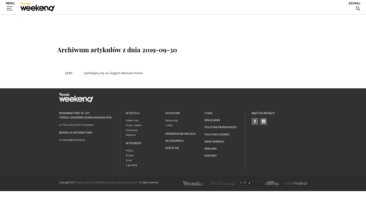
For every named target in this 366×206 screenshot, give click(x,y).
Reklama (211, 148)
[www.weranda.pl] (193, 183)
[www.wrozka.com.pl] (222, 183)
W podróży (134, 143)
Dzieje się (172, 148)
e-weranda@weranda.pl (72, 140)
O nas (209, 113)
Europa (129, 155)
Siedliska (131, 135)
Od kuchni (172, 113)
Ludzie (169, 125)
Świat (129, 160)
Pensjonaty (132, 130)
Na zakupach (174, 141)
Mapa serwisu (214, 141)
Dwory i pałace (134, 125)
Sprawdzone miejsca (180, 134)
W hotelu (133, 113)
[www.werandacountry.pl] (272, 183)
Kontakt (211, 156)
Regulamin (212, 120)
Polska (129, 150)
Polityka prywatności (221, 127)
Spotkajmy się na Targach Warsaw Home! (113, 73)
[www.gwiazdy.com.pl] (249, 183)
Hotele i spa (132, 120)
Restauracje (171, 120)
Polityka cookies (217, 134)
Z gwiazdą (131, 165)
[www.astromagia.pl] (296, 183)
